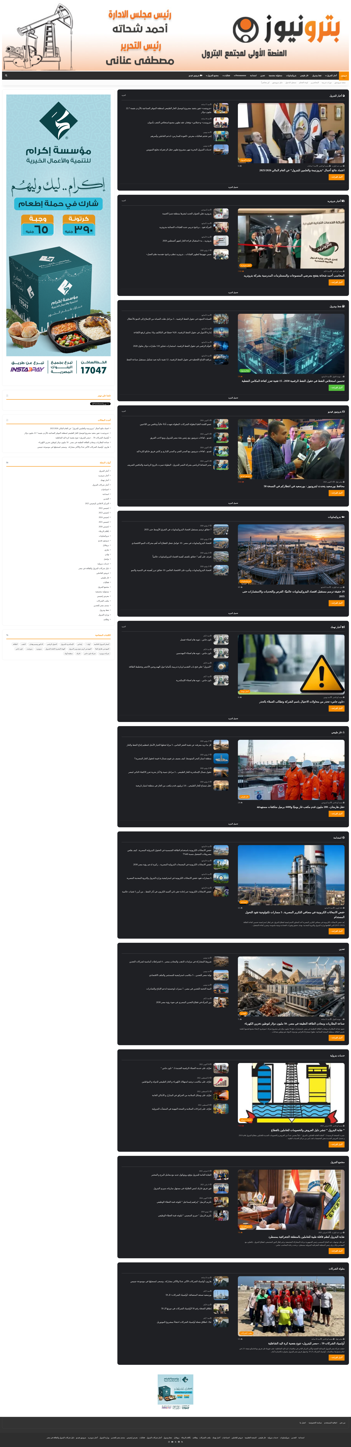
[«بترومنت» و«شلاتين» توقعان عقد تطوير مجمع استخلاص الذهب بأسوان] (221, 122)
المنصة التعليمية (251, 1438)
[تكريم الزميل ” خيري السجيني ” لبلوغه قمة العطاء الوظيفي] (221, 1215)
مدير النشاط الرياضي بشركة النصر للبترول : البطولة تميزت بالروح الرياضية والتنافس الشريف (169, 465)
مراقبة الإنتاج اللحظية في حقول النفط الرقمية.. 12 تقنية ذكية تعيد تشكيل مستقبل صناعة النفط (169, 359)
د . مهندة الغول (337, 377)
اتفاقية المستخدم (330, 1423)
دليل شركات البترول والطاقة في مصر (94, 568)
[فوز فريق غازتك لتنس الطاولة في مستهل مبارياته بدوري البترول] (221, 1188)
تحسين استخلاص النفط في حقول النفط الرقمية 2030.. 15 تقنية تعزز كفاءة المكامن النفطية (293, 380)
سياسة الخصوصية (315, 1423)
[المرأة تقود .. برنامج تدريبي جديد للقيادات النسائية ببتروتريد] (221, 227)
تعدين (262, 76)
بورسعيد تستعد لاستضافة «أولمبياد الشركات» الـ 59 (188, 1295)
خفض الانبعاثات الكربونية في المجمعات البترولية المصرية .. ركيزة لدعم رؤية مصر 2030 (172, 864)
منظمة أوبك (69, 653)
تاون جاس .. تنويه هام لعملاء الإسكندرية (193, 680)
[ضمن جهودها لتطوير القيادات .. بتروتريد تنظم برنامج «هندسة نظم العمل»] (221, 254)
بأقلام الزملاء (104, 531)
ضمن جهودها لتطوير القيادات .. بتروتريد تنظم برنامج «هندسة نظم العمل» (178, 254)
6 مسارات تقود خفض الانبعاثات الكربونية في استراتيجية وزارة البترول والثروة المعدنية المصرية (169, 878)
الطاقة (15, 644)
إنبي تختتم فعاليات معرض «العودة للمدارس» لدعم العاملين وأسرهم (181, 136)
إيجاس (79, 644)
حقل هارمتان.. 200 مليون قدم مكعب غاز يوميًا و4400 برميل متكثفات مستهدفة (301, 806)
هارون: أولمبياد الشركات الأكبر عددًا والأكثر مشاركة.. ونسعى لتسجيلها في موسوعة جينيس (170, 1281)
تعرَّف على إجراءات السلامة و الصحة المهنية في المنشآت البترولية (181, 1109)
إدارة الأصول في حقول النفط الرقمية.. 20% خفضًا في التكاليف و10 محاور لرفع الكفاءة (172, 332)
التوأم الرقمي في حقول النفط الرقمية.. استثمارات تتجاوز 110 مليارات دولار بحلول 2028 (172, 346)
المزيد (124, 95)
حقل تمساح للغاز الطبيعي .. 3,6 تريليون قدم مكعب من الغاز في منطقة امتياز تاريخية (173, 785)
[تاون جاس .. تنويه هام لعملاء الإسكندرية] (221, 680)
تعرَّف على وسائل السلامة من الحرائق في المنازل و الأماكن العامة (181, 1095)
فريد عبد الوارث (337, 166)
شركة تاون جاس (90, 653)
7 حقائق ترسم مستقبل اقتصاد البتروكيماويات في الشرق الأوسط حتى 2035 (177, 529)
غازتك (78, 653)
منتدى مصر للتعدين (101, 605)
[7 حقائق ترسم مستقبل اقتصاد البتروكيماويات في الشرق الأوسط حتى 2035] (221, 529)
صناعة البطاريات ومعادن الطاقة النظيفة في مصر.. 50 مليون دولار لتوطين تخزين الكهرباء (295, 1023)
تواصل (106, 559)
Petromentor (241, 76)
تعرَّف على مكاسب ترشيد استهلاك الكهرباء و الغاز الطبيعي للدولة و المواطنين (176, 1082)
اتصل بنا (303, 1423)
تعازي (106, 550)
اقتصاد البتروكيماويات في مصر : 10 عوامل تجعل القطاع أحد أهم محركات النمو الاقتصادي (171, 543)
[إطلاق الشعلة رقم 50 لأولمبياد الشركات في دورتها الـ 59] (221, 1308)
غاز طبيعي (304, 76)
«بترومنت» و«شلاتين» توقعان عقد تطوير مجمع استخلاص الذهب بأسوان (179, 122)
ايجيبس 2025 (104, 522)
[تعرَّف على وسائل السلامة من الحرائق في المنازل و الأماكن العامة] (221, 1095)
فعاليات (227, 76)
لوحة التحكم (303, 82)
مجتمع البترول (213, 76)
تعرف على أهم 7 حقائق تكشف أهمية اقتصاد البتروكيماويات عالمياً (182, 556)
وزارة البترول (103, 615)
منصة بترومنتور (340, 82)
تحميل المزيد (233, 187)
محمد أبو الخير (324, 166)
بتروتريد (39, 649)
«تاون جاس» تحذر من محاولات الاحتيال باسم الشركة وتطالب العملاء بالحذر (302, 701)
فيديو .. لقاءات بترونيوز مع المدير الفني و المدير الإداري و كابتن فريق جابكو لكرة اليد (174, 451)
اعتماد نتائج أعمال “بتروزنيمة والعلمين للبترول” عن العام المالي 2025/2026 (302, 170)
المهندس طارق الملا (102, 649)
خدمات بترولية (103, 564)
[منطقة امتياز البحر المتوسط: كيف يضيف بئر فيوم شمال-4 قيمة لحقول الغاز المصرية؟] (221, 758)
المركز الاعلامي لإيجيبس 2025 (97, 503)
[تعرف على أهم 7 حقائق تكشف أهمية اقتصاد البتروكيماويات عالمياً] (221, 556)
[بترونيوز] (175, 36)
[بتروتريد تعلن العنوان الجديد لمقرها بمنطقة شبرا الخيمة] (221, 213)
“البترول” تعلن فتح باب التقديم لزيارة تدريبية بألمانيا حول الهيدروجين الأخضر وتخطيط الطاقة (170, 667)
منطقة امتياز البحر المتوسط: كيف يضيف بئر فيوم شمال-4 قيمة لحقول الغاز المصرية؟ (172, 758)
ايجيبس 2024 (104, 517)
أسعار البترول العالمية (101, 644)
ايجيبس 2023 (104, 513)
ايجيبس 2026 (104, 527)
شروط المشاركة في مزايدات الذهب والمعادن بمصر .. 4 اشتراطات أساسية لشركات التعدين (170, 961)
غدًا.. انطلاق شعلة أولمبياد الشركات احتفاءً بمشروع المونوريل (184, 1322)
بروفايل (106, 545)
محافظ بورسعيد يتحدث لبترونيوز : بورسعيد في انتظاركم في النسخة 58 (304, 486)
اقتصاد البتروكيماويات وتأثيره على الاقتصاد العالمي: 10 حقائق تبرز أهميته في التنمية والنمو (171, 570)
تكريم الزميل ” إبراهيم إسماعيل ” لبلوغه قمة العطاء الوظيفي (184, 1202)
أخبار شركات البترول (100, 485)
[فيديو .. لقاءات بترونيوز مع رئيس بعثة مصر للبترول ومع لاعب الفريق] (221, 438)
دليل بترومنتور (277, 82)
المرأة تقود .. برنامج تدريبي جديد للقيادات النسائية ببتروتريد (185, 227)
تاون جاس (19, 649)
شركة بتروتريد (104, 653)
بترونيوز (344, 76)
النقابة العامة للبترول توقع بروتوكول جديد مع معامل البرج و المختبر (181, 1175)
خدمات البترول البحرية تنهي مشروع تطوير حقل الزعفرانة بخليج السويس (178, 149)
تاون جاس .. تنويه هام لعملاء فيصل (195, 639)
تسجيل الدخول (290, 82)
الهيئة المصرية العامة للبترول (55, 649)
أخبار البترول (332, 76)
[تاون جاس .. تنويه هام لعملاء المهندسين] (221, 653)
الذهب (23, 644)
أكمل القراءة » (336, 177)
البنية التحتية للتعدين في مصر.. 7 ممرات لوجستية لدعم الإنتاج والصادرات (178, 989)
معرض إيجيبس (103, 596)
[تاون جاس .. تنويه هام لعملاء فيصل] (221, 639)
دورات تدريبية (327, 82)
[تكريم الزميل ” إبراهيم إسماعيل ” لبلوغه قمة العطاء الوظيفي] (221, 1202)
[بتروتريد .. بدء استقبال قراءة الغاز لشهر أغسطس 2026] (221, 241)
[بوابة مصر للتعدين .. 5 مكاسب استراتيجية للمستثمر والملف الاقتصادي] (221, 975)
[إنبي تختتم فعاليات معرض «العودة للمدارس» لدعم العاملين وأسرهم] (221, 136)
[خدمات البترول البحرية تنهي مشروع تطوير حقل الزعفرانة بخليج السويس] (221, 149)
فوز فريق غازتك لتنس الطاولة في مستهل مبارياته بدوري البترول (182, 1188)
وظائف (106, 619)
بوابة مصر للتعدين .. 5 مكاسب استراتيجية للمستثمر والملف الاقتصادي (180, 975)
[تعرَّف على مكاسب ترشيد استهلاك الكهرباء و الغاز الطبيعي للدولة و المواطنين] (221, 1082)
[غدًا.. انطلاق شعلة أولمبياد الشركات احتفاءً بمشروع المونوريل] (221, 1322)
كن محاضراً (265, 82)
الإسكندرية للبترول (67, 644)
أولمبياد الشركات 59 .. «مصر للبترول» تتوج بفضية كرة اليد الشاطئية (306, 1343)
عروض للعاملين (102, 573)
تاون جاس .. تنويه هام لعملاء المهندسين (193, 653)
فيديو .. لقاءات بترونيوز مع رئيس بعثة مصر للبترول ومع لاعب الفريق (180, 438)
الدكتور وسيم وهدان (36, 644)
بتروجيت (29, 649)
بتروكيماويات (291, 76)
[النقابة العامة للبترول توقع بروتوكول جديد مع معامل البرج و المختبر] (221, 1175)
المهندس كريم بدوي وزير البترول (80, 649)
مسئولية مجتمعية (275, 76)
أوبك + (88, 644)
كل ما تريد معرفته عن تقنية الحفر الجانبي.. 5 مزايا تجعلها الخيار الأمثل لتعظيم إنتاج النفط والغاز (169, 745)
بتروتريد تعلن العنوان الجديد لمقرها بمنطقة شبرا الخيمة (186, 213)
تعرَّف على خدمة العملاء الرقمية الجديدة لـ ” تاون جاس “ (186, 1068)
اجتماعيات (105, 489)
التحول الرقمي (52, 644)
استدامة (253, 76)
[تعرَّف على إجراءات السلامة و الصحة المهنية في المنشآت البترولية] (221, 1109)
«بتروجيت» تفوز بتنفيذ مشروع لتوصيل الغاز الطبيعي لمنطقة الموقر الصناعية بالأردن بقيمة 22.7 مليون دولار (66, 433)
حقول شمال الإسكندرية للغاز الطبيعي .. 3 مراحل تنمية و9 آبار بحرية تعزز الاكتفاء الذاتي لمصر (169, 772)
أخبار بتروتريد (334, 201)
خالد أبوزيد (339, 908)
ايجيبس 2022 (104, 508)
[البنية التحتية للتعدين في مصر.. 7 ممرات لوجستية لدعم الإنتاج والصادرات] (221, 989)
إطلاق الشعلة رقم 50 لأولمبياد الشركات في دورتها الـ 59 (186, 1308)
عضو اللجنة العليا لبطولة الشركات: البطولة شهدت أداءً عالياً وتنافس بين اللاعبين (175, 424)
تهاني (107, 554)
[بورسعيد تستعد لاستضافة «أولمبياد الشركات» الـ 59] (221, 1295)
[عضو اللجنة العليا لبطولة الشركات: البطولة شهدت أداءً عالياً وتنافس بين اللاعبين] (221, 424)
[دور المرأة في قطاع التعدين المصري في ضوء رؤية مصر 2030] (221, 1002)
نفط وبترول (317, 76)
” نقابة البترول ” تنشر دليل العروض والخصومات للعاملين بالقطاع (308, 1130)
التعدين (106, 499)
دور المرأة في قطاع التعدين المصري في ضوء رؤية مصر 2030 (183, 1002)
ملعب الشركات (103, 601)
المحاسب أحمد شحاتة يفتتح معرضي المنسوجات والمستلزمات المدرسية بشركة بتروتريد (294, 275)
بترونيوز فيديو (194, 76)
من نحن (342, 1423)
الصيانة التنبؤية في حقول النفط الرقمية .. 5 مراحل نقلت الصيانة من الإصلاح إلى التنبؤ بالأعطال (169, 319)
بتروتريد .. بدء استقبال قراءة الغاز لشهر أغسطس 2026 (187, 241)
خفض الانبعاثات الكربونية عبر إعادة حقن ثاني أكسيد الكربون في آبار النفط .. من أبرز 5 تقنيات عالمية (166, 891)
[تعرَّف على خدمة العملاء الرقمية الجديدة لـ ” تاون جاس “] (221, 1068)
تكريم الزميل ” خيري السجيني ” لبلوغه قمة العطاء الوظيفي (184, 1215)
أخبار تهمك (336, 627)
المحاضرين (315, 82)
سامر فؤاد (339, 482)
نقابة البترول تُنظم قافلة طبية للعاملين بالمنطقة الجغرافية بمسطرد (306, 1236)
